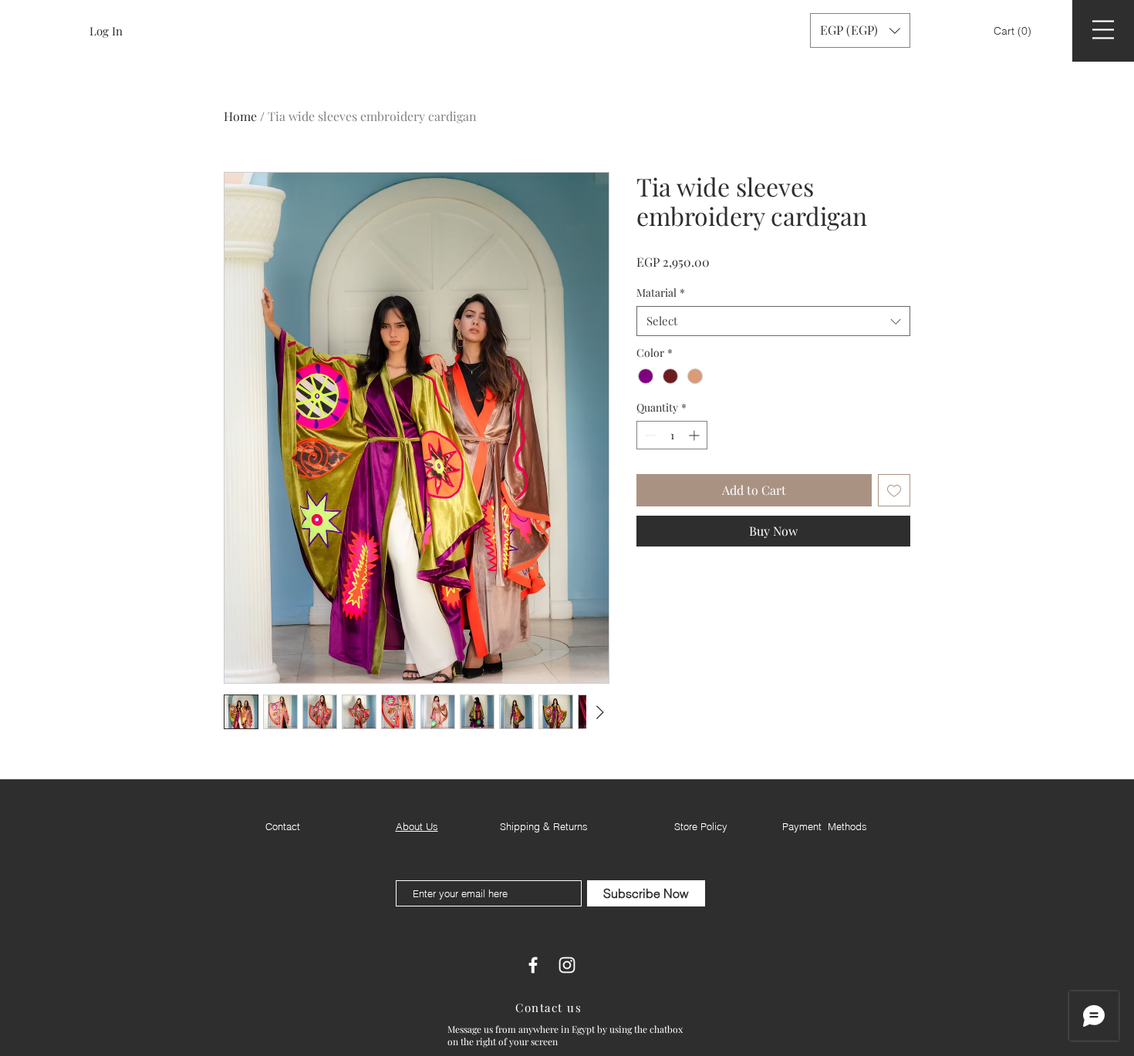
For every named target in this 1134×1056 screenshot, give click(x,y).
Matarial (660, 292)
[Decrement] (648, 435)
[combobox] (773, 321)
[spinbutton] (672, 435)
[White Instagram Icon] (567, 965)
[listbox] (860, 30)
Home (240, 116)
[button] (1014, 31)
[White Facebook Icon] (533, 965)
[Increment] (695, 435)
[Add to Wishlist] (894, 490)
